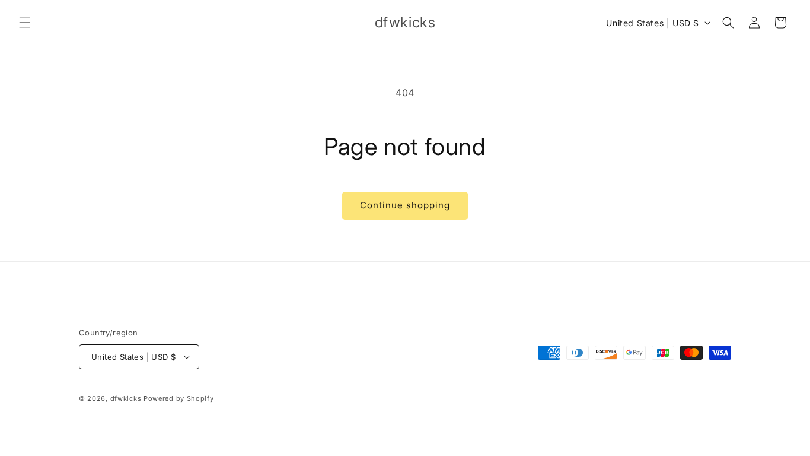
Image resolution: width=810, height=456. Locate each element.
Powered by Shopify (178, 398)
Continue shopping (405, 205)
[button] (25, 23)
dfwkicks (126, 398)
